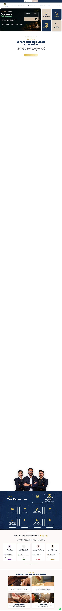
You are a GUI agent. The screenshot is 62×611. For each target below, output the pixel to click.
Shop (28, 5)
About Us (48, 5)
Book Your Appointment (30, 54)
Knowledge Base (34, 5)
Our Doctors (14, 5)
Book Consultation (21, 5)
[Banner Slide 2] (20, 19)
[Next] (59, 553)
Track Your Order (42, 5)
